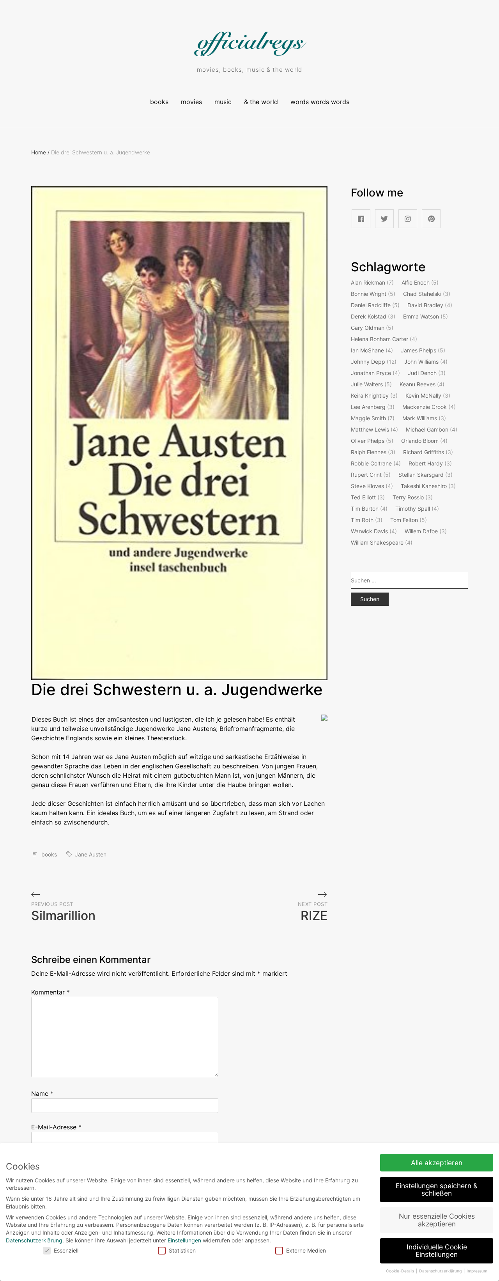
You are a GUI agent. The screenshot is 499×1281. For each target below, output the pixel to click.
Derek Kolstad (373, 316)
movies (191, 102)
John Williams (426, 361)
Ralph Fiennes (373, 452)
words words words (319, 102)
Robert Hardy (430, 463)
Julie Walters (371, 384)
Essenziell (66, 1250)
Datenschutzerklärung (34, 1240)
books (159, 102)
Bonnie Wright (373, 293)
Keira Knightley (374, 395)
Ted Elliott (368, 497)
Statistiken (182, 1250)
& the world (261, 102)
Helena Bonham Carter (384, 339)
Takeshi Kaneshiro (428, 486)
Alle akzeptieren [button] (436, 1163)
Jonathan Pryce (375, 373)
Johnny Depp (373, 361)
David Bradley (429, 305)
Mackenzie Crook (429, 406)
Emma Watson (425, 316)
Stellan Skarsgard (425, 474)
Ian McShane (372, 350)
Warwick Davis (374, 531)
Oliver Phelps (372, 440)
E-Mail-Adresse (56, 1127)
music (223, 102)
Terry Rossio (413, 497)
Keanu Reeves (422, 384)
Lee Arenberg (373, 406)
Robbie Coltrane (376, 463)
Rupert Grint (371, 474)
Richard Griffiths (428, 452)
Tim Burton (369, 508)
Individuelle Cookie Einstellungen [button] (437, 1251)
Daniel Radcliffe (375, 305)
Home (40, 152)
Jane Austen (90, 854)
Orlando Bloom (424, 440)
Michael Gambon (431, 429)
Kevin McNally (427, 395)
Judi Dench (427, 373)
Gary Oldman (372, 327)
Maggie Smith (373, 418)
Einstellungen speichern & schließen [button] (437, 1190)
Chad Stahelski (426, 293)
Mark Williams (424, 418)
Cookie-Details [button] (400, 1271)
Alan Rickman (372, 282)
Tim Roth (366, 520)
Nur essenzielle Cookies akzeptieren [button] (437, 1220)
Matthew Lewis (374, 429)
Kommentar (50, 992)
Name (42, 1093)
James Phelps (423, 350)
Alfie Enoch (420, 282)
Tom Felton (408, 520)
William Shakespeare (381, 542)
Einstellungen (184, 1240)
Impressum (477, 1271)
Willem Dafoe (426, 531)
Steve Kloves (372, 486)
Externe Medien (306, 1250)
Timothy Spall (417, 508)
